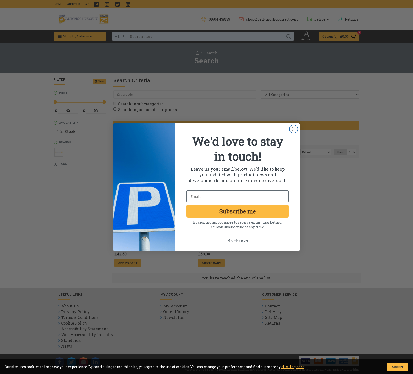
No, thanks (237, 240)
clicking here (292, 366)
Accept (397, 367)
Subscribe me (237, 211)
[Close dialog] (293, 129)
